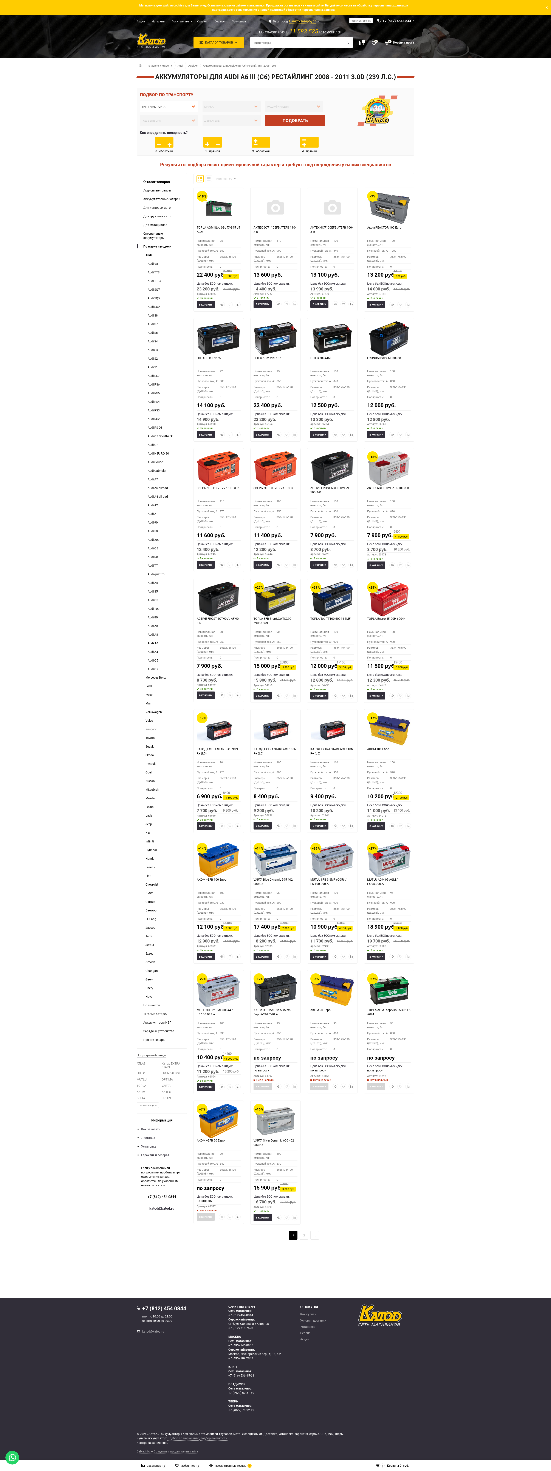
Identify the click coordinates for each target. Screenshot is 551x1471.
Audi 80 (153, 617)
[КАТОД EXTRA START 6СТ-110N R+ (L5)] (332, 729)
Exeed (149, 953)
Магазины (158, 21)
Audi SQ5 (154, 298)
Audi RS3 (154, 410)
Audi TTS (153, 272)
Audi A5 (153, 583)
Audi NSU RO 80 (158, 453)
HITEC (141, 1073)
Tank (148, 936)
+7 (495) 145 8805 (240, 1345)
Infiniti (149, 841)
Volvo (149, 720)
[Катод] (396, 1315)
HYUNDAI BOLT (172, 1073)
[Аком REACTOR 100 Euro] (389, 208)
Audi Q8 (153, 548)
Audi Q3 (153, 600)
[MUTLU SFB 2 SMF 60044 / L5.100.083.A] (219, 990)
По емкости (151, 1005)
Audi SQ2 (154, 307)
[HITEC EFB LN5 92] (219, 338)
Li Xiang (150, 919)
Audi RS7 (154, 376)
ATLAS (141, 1063)
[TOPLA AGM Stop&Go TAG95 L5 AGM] (219, 208)
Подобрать (295, 120)
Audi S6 (153, 333)
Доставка (148, 1138)
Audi (180, 65)
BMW (149, 893)
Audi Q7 (153, 669)
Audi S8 (153, 315)
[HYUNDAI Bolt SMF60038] (389, 338)
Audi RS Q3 (155, 427)
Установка (148, 1146)
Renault (150, 764)
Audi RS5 (154, 393)
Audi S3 (153, 350)
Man (148, 703)
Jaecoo (150, 927)
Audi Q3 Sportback (160, 436)
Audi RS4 (154, 402)
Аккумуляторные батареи (161, 199)
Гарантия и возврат (155, 1155)
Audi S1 (153, 367)
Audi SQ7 (154, 289)
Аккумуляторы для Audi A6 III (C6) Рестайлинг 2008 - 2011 (240, 65)
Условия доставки (313, 1320)
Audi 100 (153, 609)
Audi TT (153, 565)
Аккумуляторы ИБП (157, 1022)
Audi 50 (153, 531)
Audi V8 (153, 264)
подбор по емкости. (214, 1438)
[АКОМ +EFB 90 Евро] (219, 1121)
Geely (149, 979)
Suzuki (149, 746)
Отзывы (220, 21)
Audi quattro (156, 574)
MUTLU (142, 1079)
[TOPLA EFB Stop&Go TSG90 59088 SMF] (275, 599)
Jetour (149, 945)
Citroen (150, 902)
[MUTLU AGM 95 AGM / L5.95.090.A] (389, 860)
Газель (150, 867)
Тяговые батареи (155, 1014)
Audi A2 (153, 505)
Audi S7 (153, 324)
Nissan (150, 781)
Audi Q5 (153, 660)
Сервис (202, 21)
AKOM (141, 1092)
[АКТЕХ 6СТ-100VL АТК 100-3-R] (389, 468)
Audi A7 (153, 479)
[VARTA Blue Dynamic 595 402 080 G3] (275, 860)
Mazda (150, 798)
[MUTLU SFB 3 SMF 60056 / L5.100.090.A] (332, 860)
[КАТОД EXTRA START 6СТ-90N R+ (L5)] (219, 729)
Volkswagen (153, 712)
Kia (147, 833)
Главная (140, 65)
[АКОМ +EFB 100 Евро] (219, 860)
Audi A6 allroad (158, 488)
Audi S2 (153, 358)
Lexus (149, 807)
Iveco (149, 695)
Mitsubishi (152, 789)
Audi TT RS (155, 281)
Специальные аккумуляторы (153, 235)
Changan (151, 971)
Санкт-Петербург (302, 21)
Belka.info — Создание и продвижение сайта (167, 1451)
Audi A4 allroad (158, 496)
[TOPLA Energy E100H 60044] (389, 599)
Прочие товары (154, 1040)
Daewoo (150, 910)
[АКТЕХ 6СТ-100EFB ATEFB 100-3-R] (332, 208)
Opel (148, 772)
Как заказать (150, 1129)
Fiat (148, 876)
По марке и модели (159, 65)
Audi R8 (153, 557)
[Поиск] (347, 42)
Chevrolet (151, 884)
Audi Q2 (153, 445)
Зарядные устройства (158, 1031)
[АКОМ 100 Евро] (389, 729)
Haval (149, 996)
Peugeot (151, 729)
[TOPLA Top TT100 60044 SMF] (332, 599)
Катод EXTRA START (171, 1065)
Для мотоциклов (155, 225)
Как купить (308, 1314)
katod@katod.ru (161, 1208)
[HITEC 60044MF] (332, 338)
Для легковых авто (157, 207)
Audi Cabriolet (157, 471)
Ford (148, 686)
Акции (141, 21)
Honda (150, 858)
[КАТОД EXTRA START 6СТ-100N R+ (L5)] (275, 729)
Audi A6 (193, 65)
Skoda (149, 755)
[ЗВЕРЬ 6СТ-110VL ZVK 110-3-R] (219, 468)
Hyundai (151, 850)
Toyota (150, 738)
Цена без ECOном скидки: (215, 283)
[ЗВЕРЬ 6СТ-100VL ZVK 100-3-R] (275, 468)
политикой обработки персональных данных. (303, 10)
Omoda (150, 962)
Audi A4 (153, 652)
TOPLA (141, 1086)
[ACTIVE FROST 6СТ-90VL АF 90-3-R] (219, 599)
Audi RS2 (154, 419)
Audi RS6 (154, 384)
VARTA (166, 1086)
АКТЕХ (166, 1092)
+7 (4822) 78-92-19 (241, 1410)
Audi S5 (153, 591)
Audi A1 (153, 514)
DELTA (141, 1098)
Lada (148, 815)
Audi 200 (153, 540)
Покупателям (180, 21)
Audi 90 (153, 522)
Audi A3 (153, 626)
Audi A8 (153, 634)
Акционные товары (157, 190)
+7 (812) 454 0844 (162, 1196)
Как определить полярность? (164, 132)
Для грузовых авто (156, 216)
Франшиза (239, 21)
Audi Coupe (155, 462)
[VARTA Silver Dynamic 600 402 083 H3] (275, 1121)
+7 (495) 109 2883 (240, 1358)
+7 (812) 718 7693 (240, 1328)
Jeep (148, 824)
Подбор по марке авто (183, 1438)
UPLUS (166, 1098)
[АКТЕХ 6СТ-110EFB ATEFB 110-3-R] (275, 208)
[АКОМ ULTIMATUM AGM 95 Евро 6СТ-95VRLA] (275, 990)
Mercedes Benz (155, 677)
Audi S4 (153, 341)
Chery (149, 988)
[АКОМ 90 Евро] (332, 990)
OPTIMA (167, 1079)
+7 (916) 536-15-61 (241, 1375)
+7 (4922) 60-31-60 (241, 1393)
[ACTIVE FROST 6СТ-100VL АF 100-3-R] (332, 468)
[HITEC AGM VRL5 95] (275, 338)
